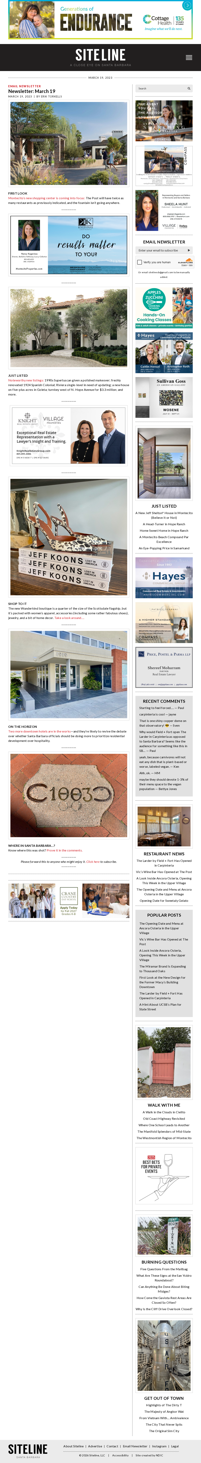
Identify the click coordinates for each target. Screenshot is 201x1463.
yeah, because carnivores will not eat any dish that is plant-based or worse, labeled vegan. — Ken (163, 761)
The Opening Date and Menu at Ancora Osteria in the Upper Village (161, 928)
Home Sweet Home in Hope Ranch (164, 530)
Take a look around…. (69, 618)
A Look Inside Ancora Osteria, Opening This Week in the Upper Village (162, 955)
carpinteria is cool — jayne (157, 714)
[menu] (189, 57)
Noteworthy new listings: (26, 380)
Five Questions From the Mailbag (164, 1269)
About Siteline (73, 1446)
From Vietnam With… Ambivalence (164, 1418)
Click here (93, 861)
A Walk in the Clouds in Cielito (164, 1112)
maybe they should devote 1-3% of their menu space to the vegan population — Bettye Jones (163, 784)
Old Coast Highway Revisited (164, 1118)
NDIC (159, 1455)
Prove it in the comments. (64, 850)
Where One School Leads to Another (164, 1125)
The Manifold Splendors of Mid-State (164, 1131)
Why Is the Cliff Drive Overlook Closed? (164, 1309)
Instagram (159, 1446)
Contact (112, 1446)
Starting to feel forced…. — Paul (161, 708)
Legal (175, 1446)
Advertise (95, 1446)
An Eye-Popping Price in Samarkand (164, 548)
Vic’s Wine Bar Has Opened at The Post (164, 872)
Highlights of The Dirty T (164, 1405)
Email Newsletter (24, 86)
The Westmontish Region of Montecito (164, 1138)
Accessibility (120, 1455)
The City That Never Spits (164, 1424)
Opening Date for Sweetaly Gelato (164, 900)
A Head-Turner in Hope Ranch (164, 524)
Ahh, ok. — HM (149, 773)
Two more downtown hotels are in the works (39, 731)
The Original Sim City (164, 1431)
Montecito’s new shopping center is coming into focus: (46, 198)
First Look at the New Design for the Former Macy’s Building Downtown (162, 982)
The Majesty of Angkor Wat (164, 1411)
